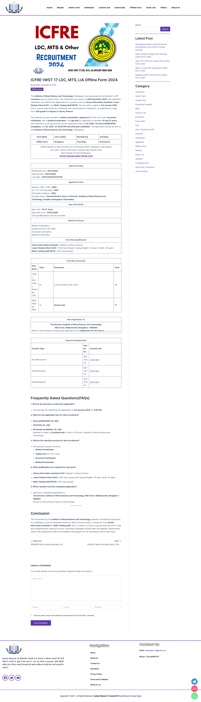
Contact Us (95, 663)
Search (138, 25)
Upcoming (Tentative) (145, 167)
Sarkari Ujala (136, 696)
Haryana (139, 134)
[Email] (194, 689)
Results (60, 7)
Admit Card (74, 7)
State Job (151, 7)
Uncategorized (141, 163)
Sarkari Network (9, 658)
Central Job (104, 7)
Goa (137, 125)
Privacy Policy (96, 674)
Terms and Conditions (99, 679)
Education (139, 117)
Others (163, 7)
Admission (89, 7)
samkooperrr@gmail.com (155, 650)
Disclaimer (94, 669)
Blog (137, 108)
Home (49, 7)
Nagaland (139, 142)
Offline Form (136, 7)
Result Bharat (124, 696)
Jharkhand (140, 138)
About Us (175, 7)
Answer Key (140, 100)
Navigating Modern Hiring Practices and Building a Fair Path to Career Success (151, 47)
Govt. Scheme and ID (144, 129)
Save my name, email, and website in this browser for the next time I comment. (64, 615)
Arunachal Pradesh (143, 104)
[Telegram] (194, 681)
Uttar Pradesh (141, 171)
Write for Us (95, 685)
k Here (96, 359)
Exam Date (120, 7)
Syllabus (139, 159)
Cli (91, 359)
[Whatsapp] (194, 696)
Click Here (94, 371)
